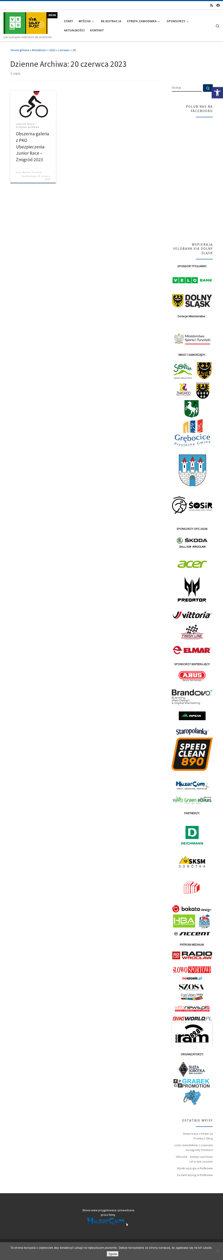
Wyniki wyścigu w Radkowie (195, 1168)
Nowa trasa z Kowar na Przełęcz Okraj (198, 1136)
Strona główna (19, 50)
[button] (217, 92)
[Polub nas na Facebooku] (218, 5)
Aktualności (39, 50)
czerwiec (64, 50)
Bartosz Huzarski (32, 172)
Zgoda (112, 1254)
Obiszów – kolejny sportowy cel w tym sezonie (194, 1159)
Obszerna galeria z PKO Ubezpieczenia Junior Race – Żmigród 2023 (32, 147)
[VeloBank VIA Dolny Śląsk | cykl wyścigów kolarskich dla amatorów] (30, 22)
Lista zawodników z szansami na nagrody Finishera (194, 1147)
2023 (52, 50)
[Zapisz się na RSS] (211, 5)
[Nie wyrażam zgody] (217, 1251)
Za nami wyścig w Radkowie (195, 1175)
